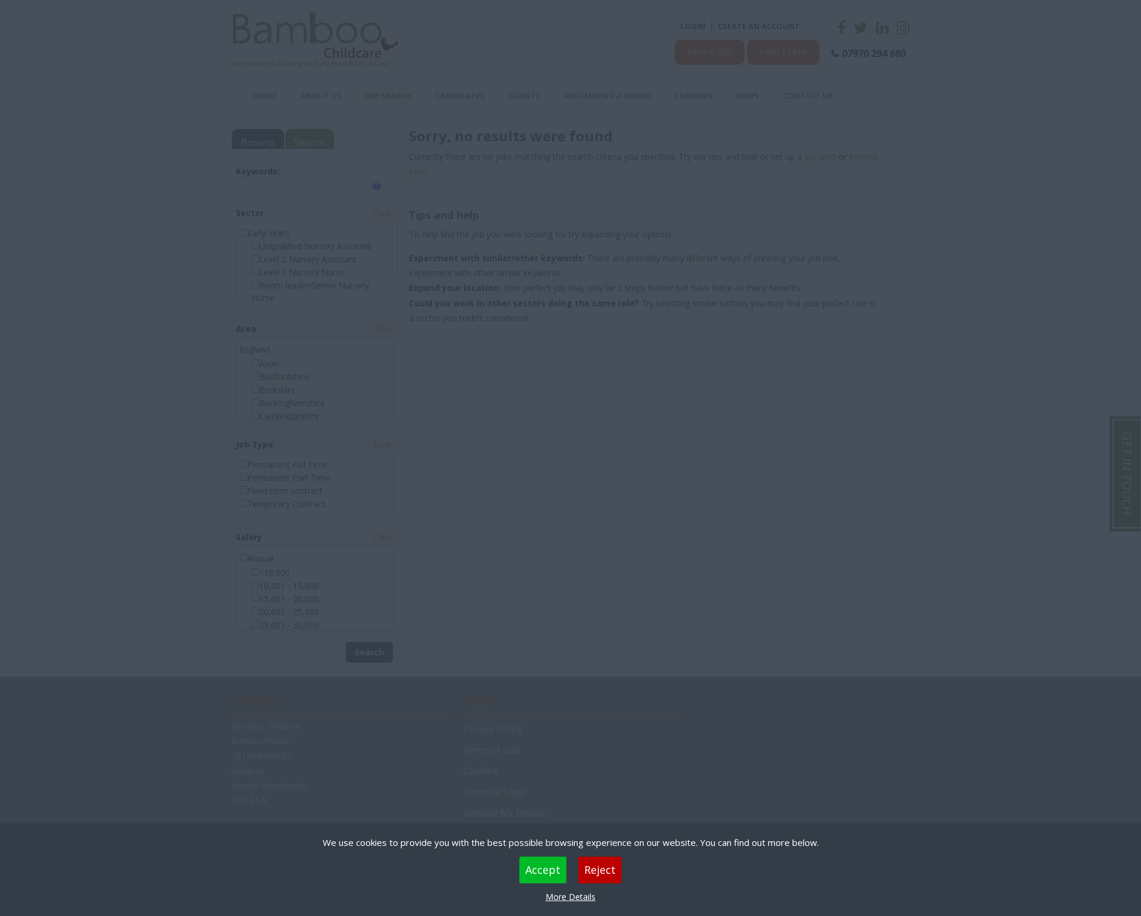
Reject (600, 870)
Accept (542, 870)
